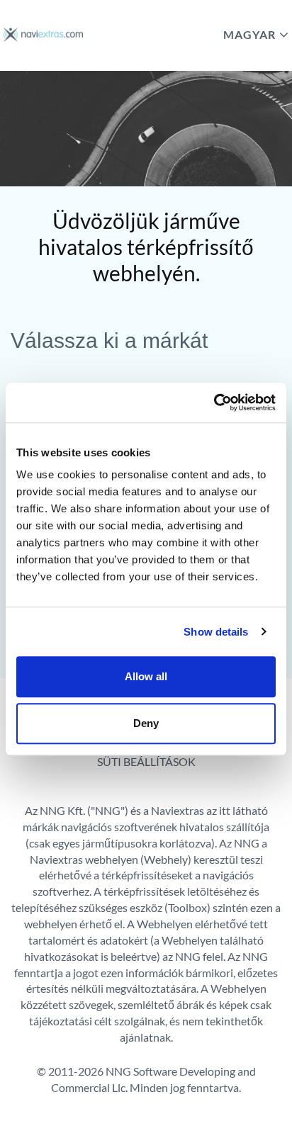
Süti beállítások (146, 761)
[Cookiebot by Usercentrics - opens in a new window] (214, 402)
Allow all (146, 676)
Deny (146, 723)
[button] (151, 34)
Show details (216, 632)
